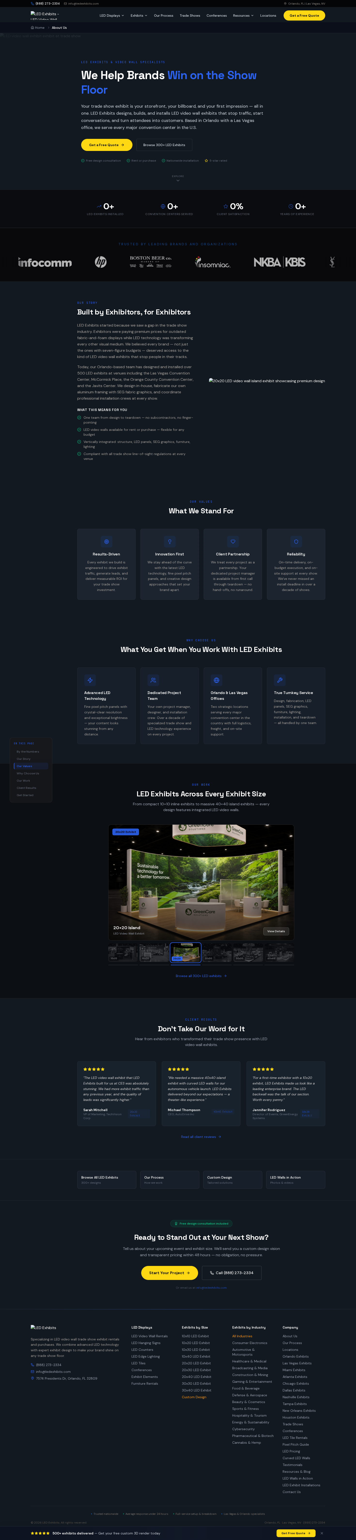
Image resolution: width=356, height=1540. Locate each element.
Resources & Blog (296, 1471)
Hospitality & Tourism (249, 1415)
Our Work (23, 781)
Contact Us (292, 1492)
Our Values (24, 766)
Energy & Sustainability (250, 1422)
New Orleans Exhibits (299, 1410)
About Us (290, 1336)
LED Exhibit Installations (301, 1485)
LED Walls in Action (298, 1478)
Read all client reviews (198, 1137)
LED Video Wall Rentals (150, 1336)
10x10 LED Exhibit (195, 1336)
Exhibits (137, 15)
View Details (276, 931)
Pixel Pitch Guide (296, 1444)
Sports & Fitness (245, 1408)
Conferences (217, 15)
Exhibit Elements (145, 1377)
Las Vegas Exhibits (297, 1363)
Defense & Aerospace (249, 1395)
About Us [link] (59, 27)
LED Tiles (139, 1363)
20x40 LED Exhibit (196, 1377)
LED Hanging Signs (146, 1343)
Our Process (163, 15)
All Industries (242, 1336)
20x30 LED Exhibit (196, 1370)
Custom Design (194, 1397)
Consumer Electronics (249, 1343)
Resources (241, 15)
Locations (268, 15)
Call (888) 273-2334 (235, 1272)
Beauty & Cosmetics (248, 1402)
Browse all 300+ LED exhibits (199, 976)
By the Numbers (28, 752)
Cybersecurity (243, 1429)
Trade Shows (190, 15)
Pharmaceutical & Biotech (253, 1436)
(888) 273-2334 (49, 1365)
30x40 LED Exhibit (196, 1390)
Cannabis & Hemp (246, 1442)
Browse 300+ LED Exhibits (164, 145)
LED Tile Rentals (295, 1437)
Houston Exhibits (296, 1417)
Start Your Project (166, 1272)
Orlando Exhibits (296, 1356)
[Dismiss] (321, 1533)
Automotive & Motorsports (243, 1352)
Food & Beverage (246, 1388)
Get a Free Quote (104, 145)
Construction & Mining (250, 1375)
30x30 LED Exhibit (196, 1383)
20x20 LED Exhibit (196, 1363)
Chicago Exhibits (296, 1383)
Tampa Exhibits (295, 1404)
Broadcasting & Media (250, 1368)
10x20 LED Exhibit (196, 1343)
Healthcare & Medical (249, 1361)
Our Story (24, 759)
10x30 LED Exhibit (196, 1349)
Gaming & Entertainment (252, 1381)
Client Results (26, 788)
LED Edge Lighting (146, 1356)
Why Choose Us (28, 773)
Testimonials (292, 1465)
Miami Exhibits (294, 1370)
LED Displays (110, 15)
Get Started (25, 795)
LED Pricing (291, 1451)
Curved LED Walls (296, 1458)
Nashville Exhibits (296, 1397)
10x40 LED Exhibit (196, 1356)
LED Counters (142, 1349)
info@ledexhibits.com (83, 4)
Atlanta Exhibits (295, 1377)
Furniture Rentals (145, 1383)
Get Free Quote (293, 1533)
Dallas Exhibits (294, 1390)
